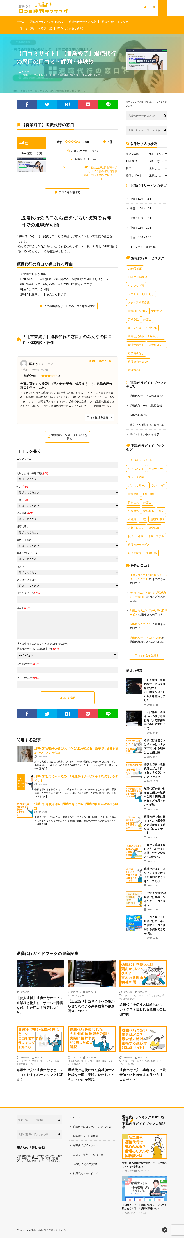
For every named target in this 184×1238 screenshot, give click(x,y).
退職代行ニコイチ (140, 624)
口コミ (24, 607)
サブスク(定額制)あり (141, 294)
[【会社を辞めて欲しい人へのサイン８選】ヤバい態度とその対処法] (134, 851)
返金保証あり (157, 344)
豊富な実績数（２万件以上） (145, 336)
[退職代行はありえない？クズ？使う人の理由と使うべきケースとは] (134, 875)
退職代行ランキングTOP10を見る (69, 436)
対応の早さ (23, 526)
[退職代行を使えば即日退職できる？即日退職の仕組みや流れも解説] (25, 810)
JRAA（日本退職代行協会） (37, 1159)
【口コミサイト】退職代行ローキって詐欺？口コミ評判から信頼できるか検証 (154, 925)
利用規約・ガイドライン (87, 1173)
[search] (164, 115)
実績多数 (133, 319)
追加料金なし (136, 353)
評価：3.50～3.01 (140, 227)
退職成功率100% (138, 361)
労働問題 (133, 493)
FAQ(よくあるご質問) (70, 28)
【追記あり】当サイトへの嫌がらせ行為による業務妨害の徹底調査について (154, 720)
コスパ (20, 566)
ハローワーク (157, 468)
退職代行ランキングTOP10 (46, 21)
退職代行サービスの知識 (144, 395)
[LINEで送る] (108, 104)
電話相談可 (75, 75)
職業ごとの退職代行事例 (144, 424)
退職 (140, 536)
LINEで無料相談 (61, 75)
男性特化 (151, 327)
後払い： (131, 168)
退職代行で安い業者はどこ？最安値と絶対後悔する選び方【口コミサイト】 (154, 824)
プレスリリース (137, 485)
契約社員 (133, 502)
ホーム (21, 21)
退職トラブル (156, 536)
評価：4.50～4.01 (140, 208)
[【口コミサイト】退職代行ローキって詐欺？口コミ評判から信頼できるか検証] (134, 923)
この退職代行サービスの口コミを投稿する (69, 306)
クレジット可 (99, 75)
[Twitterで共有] (47, 104)
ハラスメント (136, 468)
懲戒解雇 (148, 510)
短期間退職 (157, 519)
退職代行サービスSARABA (146, 637)
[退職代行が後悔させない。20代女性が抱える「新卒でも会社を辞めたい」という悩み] (25, 754)
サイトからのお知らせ (143, 434)
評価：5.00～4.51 (140, 198)
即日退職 (148, 493)
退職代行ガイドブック (114, 21)
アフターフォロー (27, 580)
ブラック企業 (136, 477)
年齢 (22, 500)
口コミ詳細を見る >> (99, 417)
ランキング (158, 485)
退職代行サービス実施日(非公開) (38, 648)
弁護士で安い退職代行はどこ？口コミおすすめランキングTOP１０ (40, 1074)
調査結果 (154, 527)
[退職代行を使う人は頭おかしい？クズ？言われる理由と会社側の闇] (134, 746)
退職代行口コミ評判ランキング (48, 1229)
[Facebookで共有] (27, 104)
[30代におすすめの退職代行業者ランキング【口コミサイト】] (134, 899)
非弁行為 (151, 553)
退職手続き (134, 553)
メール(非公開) (28, 678)
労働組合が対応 (30, 75)
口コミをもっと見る (147, 655)
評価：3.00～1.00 (140, 237)
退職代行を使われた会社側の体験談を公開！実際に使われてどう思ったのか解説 (154, 796)
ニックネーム (24, 458)
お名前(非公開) (28, 663)
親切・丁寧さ (24, 540)
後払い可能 (134, 327)
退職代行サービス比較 (143, 405)
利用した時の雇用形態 (32, 473)
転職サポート (45, 75)
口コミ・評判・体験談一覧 (35, 28)
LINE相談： (133, 161)
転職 (130, 536)
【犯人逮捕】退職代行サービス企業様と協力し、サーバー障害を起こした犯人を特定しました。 (40, 1005)
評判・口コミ (136, 527)
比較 (143, 519)
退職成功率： (134, 154)
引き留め (133, 510)
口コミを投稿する (69, 192)
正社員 (132, 519)
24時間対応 (87, 75)
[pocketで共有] (88, 104)
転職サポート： (135, 175)
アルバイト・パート (140, 460)
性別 (22, 486)
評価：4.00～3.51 (140, 217)
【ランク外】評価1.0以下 (145, 246)
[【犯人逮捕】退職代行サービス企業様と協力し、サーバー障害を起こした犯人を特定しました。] (134, 686)
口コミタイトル (29, 593)
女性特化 (156, 310)
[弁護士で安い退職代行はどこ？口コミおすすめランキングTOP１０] (134, 770)
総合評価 (25, 513)
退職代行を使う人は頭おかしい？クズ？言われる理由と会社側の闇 (142, 1009)
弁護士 (147, 319)
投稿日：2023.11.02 (100, 361)
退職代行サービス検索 (82, 21)
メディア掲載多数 (139, 302)
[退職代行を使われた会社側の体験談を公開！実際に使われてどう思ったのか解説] (134, 794)
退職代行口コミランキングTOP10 (92, 1126)
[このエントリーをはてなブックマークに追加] (67, 104)
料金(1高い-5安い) (27, 553)
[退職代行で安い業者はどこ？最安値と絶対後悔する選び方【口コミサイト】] (134, 823)
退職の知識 (136, 415)
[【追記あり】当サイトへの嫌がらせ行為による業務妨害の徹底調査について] (134, 718)
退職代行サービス (139, 544)
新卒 (161, 510)
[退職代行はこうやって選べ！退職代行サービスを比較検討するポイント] (25, 782)
